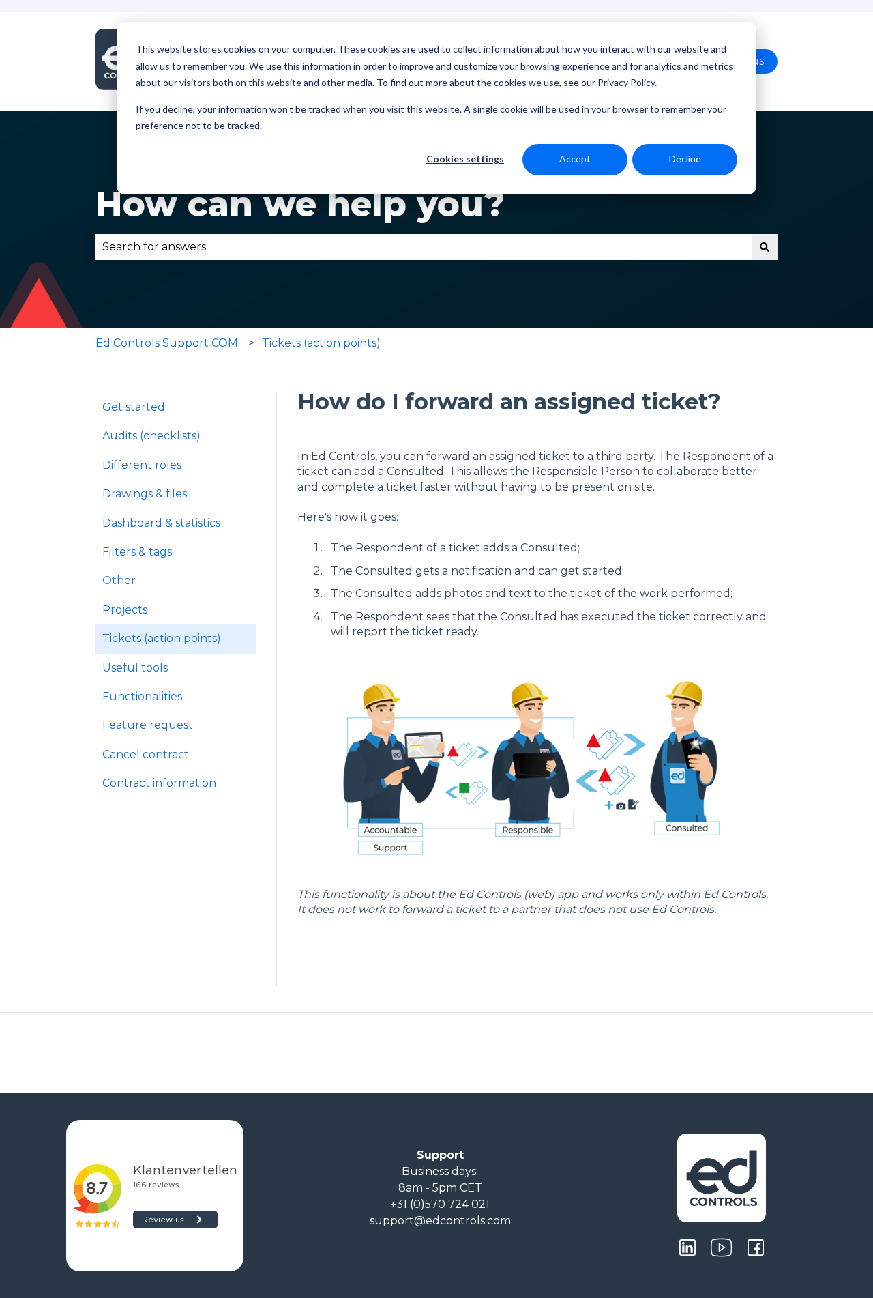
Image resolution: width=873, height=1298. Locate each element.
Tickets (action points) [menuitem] (161, 638)
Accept (575, 158)
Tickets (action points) (321, 342)
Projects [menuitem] (124, 609)
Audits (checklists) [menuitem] (151, 435)
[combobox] (423, 247)
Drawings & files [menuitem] (144, 493)
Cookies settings (465, 158)
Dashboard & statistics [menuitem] (161, 523)
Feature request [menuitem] (147, 725)
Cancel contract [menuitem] (145, 754)
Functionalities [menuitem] (142, 696)
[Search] (765, 247)
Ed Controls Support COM (166, 342)
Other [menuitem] (119, 580)
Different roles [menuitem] (141, 465)
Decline (685, 158)
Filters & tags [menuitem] (137, 551)
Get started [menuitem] (133, 407)
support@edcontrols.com (440, 1220)
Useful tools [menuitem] (135, 667)
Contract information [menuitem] (159, 783)
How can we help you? (300, 204)
